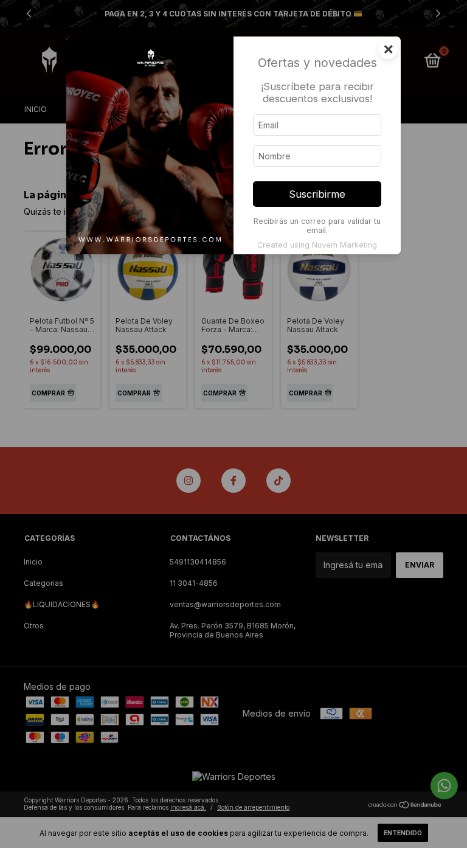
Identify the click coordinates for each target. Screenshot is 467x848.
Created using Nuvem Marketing (317, 244)
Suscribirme (317, 194)
